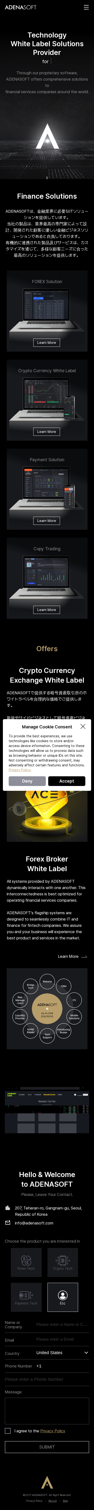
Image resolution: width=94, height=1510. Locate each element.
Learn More (46, 342)
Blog (65, 1500)
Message (13, 1392)
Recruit (52, 1500)
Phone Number (18, 1366)
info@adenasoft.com (34, 1223)
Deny (27, 781)
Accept (66, 781)
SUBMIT (47, 1447)
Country (12, 1353)
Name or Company (13, 1324)
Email (9, 1340)
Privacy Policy (52, 1430)
